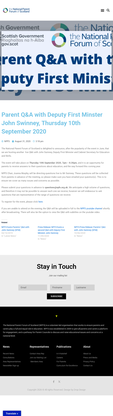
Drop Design (80, 389)
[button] (102, 10)
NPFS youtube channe (91, 208)
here (40, 201)
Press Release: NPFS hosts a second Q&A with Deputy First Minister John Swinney (51, 230)
